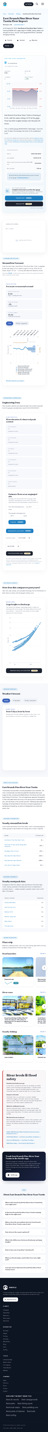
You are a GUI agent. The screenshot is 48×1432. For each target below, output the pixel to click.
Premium (5, 1383)
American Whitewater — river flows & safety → (20, 1140)
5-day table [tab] (16, 700)
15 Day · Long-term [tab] (21, 323)
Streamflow (11, 14)
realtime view (38, 138)
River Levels (6, 1318)
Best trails (31, 1411)
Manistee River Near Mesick (12, 855)
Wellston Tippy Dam (10, 916)
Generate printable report (19, 553)
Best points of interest (15, 1411)
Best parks (10, 1403)
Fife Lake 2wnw (8, 926)
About (4, 1380)
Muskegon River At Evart (11, 851)
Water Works (8, 921)
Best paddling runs (30, 1407)
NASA (18, 1428)
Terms (5, 1385)
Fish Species (6, 1365)
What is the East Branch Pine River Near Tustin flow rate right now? (23, 1203)
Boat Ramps (6, 1341)
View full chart (23, 198)
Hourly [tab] (6, 700)
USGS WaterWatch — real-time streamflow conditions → (23, 1137)
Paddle (5, 1333)
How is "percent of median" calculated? (19, 1250)
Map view (33, 40)
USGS (7, 1428)
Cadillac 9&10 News (9, 902)
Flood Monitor (7, 1367)
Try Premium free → (23, 177)
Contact (5, 1391)
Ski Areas (5, 1330)
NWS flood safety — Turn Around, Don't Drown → (21, 1143)
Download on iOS (11, 1299)
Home (4, 14)
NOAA (11, 1428)
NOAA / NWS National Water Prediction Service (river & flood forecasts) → (23, 1132)
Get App (29, 4)
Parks (4, 1344)
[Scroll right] (44, 967)
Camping (5, 1339)
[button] (29, 961)
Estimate (17, 522)
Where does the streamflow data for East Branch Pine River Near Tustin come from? (23, 1223)
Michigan (18, 14)
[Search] (37, 4)
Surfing (5, 1349)
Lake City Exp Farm (10, 907)
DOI (22, 1428)
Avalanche (6, 1321)
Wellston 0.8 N (8, 912)
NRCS (14, 1428)
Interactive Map (7, 1359)
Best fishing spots (25, 1403)
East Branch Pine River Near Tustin (14, 840)
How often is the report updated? (17, 1232)
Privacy (5, 1388)
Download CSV (23, 204)
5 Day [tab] (9, 323)
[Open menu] (42, 4)
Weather (5, 1370)
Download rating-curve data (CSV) (23, 670)
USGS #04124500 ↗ (19, 24)
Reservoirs (6, 1315)
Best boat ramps (13, 1407)
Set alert (22, 40)
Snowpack (6, 1310)
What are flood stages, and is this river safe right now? (23, 1259)
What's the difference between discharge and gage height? (23, 1241)
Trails (4, 1347)
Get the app (12, 1175)
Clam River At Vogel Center (12, 865)
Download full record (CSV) (19, 531)
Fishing (5, 1336)
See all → (43, 953)
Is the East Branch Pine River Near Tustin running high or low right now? (23, 1213)
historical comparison (13, 140)
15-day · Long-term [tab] (30, 700)
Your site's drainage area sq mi (16, 508)
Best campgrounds (30, 1399)
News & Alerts (7, 1362)
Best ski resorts (12, 1399)
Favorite (8, 40)
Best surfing (11, 1415)
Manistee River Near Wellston (13, 860)
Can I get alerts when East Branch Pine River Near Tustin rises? (23, 1268)
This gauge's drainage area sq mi (17, 514)
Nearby (7, 45)
